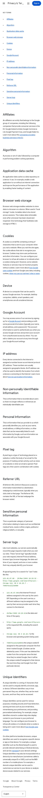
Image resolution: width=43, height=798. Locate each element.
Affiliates (10, 19)
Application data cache (15, 31)
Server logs (11, 97)
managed (15, 751)
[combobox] (14, 794)
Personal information (15, 73)
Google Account (13, 55)
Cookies (10, 43)
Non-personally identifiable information (21, 67)
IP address (11, 61)
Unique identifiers (13, 103)
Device (9, 49)
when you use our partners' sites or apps (24, 273)
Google (6, 781)
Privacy (27, 781)
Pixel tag (10, 79)
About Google (16, 781)
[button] (4, 3)
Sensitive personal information (18, 91)
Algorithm (10, 25)
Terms (35, 781)
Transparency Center (11, 787)
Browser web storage (15, 37)
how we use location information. (20, 377)
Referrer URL (11, 85)
